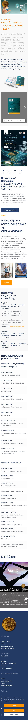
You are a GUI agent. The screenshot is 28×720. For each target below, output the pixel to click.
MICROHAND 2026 (11, 210)
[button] (26, 4)
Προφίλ (6, 282)
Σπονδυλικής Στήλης (6, 681)
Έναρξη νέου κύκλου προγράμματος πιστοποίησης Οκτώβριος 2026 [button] (13, 334)
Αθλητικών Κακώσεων (7, 685)
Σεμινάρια (3, 661)
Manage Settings (14, 714)
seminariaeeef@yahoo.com (17, 326)
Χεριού (3, 678)
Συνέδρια (3, 666)
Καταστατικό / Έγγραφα (7, 648)
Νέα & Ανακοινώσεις (6, 668)
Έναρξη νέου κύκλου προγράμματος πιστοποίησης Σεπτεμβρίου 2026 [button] (13, 305)
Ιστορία (3, 644)
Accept (14, 705)
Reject (14, 710)
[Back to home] (5, 4)
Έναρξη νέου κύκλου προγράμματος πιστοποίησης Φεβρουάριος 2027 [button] (13, 344)
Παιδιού (3, 683)
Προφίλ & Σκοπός (6, 641)
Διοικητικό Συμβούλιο (7, 646)
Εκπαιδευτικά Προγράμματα (8, 663)
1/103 (5, 120)
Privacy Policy (8, 701)
